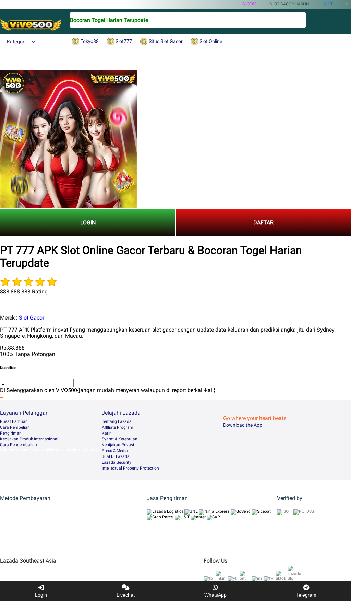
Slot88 (249, 4)
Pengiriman (11, 433)
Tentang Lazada (117, 421)
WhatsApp (215, 595)
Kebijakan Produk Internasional (29, 439)
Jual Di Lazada (116, 456)
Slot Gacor (31, 317)
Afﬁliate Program (117, 427)
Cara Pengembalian (18, 444)
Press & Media (115, 450)
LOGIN (88, 222)
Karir (106, 433)
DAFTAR (263, 222)
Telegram (306, 595)
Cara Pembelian (15, 427)
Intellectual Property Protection (130, 468)
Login (41, 595)
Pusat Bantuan (14, 421)
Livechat (126, 595)
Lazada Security (116, 462)
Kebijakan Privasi (118, 444)
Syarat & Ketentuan (119, 439)
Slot (328, 4)
